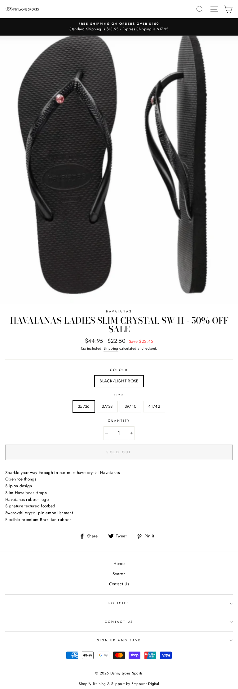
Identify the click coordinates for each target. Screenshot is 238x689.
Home (119, 563)
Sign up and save (119, 640)
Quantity (119, 420)
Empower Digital (145, 684)
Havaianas (119, 311)
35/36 (84, 406)
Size (119, 395)
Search (119, 574)
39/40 (131, 406)
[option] (119, 26)
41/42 (154, 406)
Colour (119, 370)
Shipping (111, 348)
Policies (119, 603)
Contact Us (119, 584)
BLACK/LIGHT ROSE (118, 381)
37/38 (107, 406)
